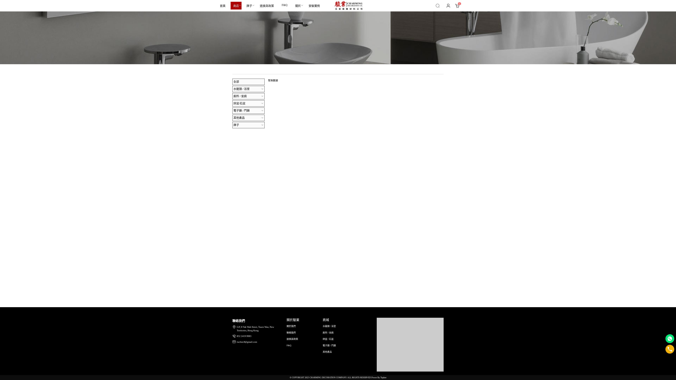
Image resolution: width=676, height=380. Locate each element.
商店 (236, 5)
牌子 (249, 5)
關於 (298, 5)
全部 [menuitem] (236, 81)
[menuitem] (222, 6)
